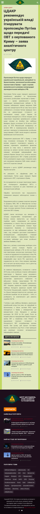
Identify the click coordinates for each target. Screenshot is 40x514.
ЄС (28, 470)
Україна (7, 485)
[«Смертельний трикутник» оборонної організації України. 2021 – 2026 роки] (7, 431)
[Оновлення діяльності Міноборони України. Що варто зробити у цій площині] (7, 363)
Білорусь (13, 476)
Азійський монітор (17, 419)
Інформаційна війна (10, 473)
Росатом (31, 479)
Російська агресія (10, 482)
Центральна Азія (16, 485)
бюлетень (15, 488)
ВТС (20, 476)
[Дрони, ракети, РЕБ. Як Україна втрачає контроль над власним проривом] (7, 374)
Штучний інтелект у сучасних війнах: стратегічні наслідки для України (23, 447)
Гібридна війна (27, 476)
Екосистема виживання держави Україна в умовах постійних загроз (22, 353)
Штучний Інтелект (28, 485)
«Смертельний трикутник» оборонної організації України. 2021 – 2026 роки (23, 432)
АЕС (19, 473)
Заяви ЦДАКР (8, 7)
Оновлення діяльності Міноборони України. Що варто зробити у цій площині (22, 364)
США (24, 482)
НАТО (20, 479)
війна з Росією (25, 488)
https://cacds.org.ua (29, 507)
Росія (18, 482)
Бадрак (7, 476)
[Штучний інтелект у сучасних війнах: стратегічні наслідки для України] (7, 446)
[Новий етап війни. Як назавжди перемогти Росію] (7, 342)
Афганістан (31, 473)
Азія (24, 473)
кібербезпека (9, 492)
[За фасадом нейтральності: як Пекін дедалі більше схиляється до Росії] (7, 420)
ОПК (25, 479)
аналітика (7, 488)
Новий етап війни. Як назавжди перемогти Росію (21, 343)
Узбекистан (31, 482)
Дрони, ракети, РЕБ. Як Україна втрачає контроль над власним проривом (21, 376)
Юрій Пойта (24, 426)
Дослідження (28, 419)
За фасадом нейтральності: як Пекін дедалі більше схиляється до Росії (23, 423)
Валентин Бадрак (26, 347)
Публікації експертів (17, 341)
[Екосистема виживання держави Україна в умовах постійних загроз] (7, 353)
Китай (14, 479)
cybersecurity (22, 470)
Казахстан (8, 479)
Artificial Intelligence (10, 470)
